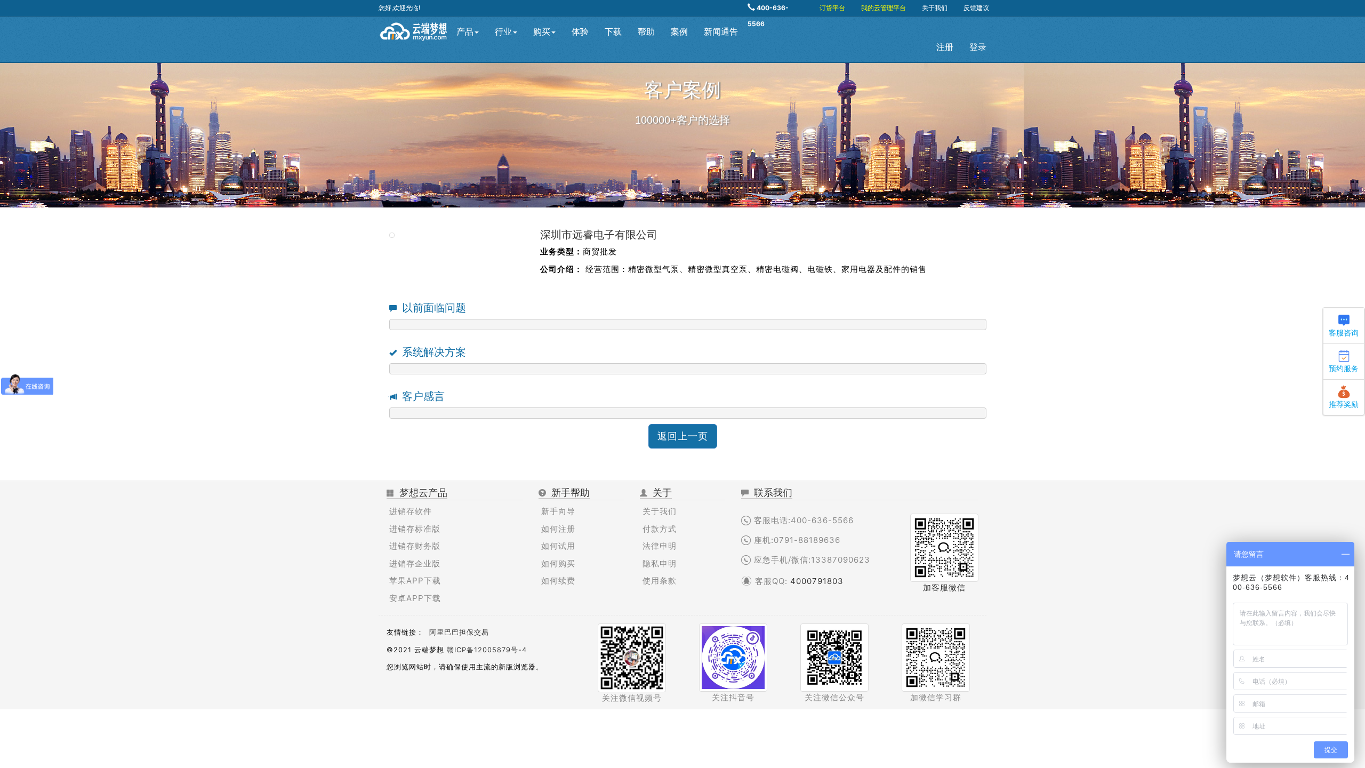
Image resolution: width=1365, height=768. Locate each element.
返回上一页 (682, 436)
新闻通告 (721, 31)
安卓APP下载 (415, 598)
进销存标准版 (414, 529)
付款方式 (660, 529)
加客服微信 (944, 587)
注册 (944, 47)
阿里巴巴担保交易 (459, 632)
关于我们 (935, 8)
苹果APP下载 (415, 580)
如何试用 (558, 546)
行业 (503, 31)
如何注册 (558, 529)
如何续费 (558, 580)
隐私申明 (660, 563)
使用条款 (660, 580)
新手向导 (558, 511)
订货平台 (832, 8)
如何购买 (558, 563)
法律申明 (660, 546)
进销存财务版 (414, 546)
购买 (541, 31)
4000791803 (817, 581)
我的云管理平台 (883, 8)
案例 (679, 31)
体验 (580, 31)
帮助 (646, 31)
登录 (977, 47)
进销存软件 (410, 511)
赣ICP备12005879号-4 (487, 650)
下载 (613, 31)
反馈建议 (976, 8)
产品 (464, 31)
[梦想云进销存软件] (413, 30)
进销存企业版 (414, 563)
